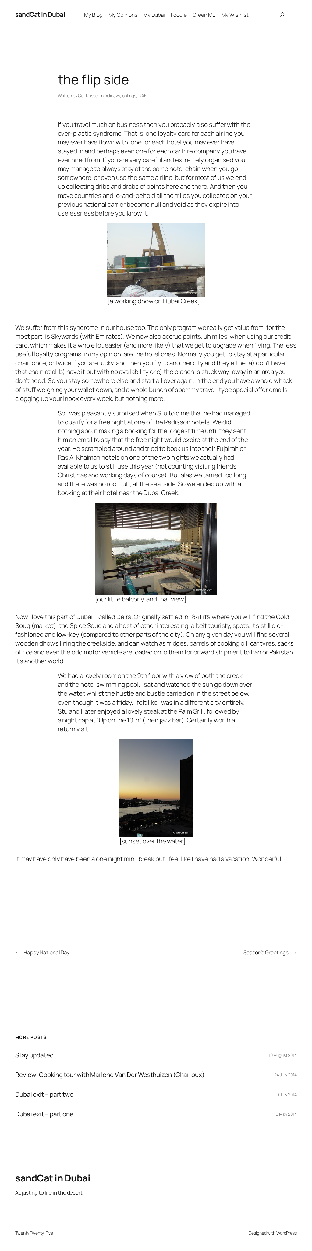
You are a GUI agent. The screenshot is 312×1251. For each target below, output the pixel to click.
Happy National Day (46, 952)
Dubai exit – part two (44, 1094)
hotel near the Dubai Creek (140, 492)
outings (129, 95)
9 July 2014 (286, 1094)
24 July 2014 (285, 1075)
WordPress (286, 1233)
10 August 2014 (283, 1055)
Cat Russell (88, 95)
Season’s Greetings (266, 952)
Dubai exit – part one (44, 1113)
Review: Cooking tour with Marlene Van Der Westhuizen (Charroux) (110, 1074)
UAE (142, 95)
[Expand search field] (282, 14)
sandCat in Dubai (40, 14)
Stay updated (34, 1055)
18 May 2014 (285, 1114)
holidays (112, 95)
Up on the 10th (119, 720)
